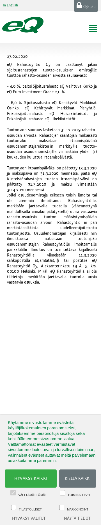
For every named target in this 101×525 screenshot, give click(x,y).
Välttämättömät (32, 495)
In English (10, 5)
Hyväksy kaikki (30, 478)
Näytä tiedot (77, 518)
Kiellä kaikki (78, 478)
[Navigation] (93, 28)
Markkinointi (78, 509)
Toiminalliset (79, 495)
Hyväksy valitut (28, 518)
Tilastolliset (30, 509)
